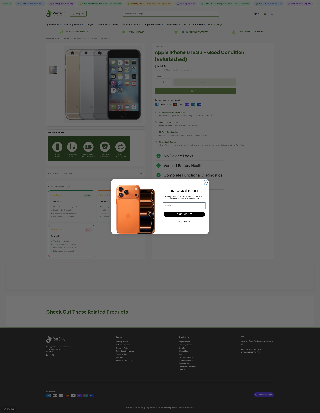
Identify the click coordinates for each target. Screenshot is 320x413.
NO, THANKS (184, 222)
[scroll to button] (317, 410)
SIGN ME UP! (184, 214)
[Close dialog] (205, 182)
